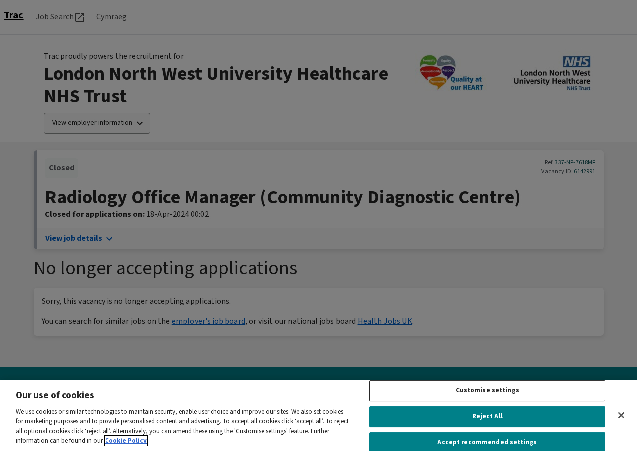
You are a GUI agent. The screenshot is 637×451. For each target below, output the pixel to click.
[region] (318, 415)
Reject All (487, 416)
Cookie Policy (126, 441)
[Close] (621, 415)
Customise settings (487, 391)
